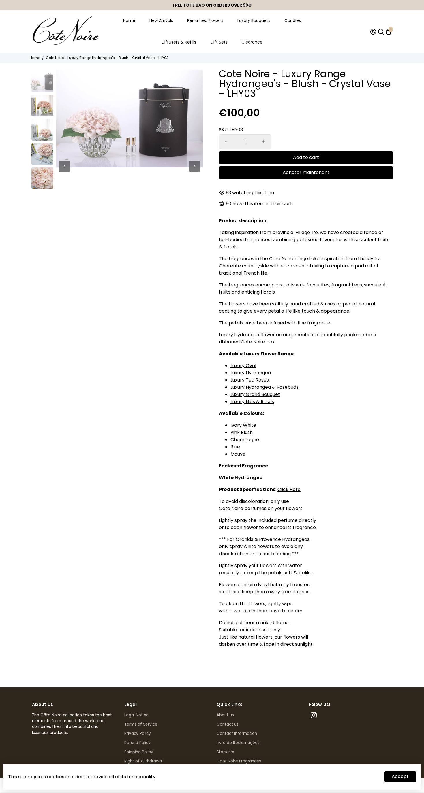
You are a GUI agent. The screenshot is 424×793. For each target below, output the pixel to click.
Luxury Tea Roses (249, 380)
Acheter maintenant (306, 172)
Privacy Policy (137, 733)
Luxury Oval (243, 365)
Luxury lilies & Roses (252, 401)
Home (129, 20)
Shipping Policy (138, 752)
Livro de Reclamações (238, 742)
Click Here (289, 489)
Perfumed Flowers (205, 20)
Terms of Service (140, 724)
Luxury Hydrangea (250, 372)
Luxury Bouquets (253, 20)
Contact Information (237, 733)
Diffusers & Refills (179, 42)
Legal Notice (136, 715)
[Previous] (64, 166)
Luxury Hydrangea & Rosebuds (264, 387)
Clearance (251, 42)
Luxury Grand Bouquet (255, 394)
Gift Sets (219, 42)
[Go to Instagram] (313, 716)
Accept (400, 776)
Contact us (228, 724)
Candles (292, 20)
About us (225, 715)
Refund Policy (137, 742)
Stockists (225, 752)
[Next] (194, 166)
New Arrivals (161, 20)
